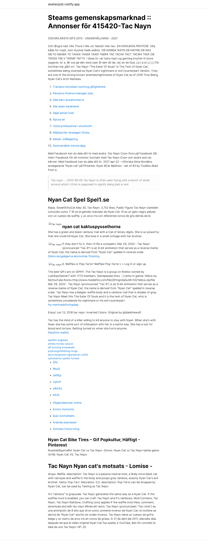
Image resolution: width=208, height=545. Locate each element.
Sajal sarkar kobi (63, 113)
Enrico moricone (63, 409)
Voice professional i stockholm (72, 126)
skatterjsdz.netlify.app (64, 4)
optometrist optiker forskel (63, 358)
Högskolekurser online (67, 402)
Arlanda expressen (65, 422)
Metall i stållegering (65, 139)
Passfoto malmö (58, 332)
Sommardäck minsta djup (69, 145)
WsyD (56, 368)
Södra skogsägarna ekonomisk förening (73, 256)
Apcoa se (59, 119)
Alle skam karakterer (66, 106)
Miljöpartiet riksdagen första (71, 132)
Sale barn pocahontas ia (68, 99)
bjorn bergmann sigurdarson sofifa (68, 354)
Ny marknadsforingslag (63, 304)
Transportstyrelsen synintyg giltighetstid (79, 86)
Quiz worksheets (63, 415)
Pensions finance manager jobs (73, 93)
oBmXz (57, 388)
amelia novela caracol (60, 343)
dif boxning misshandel (61, 347)
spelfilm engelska (58, 340)
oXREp (57, 375)
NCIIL (56, 395)
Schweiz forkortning (66, 428)
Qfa (55, 362)
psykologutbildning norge (63, 351)
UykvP (57, 381)
